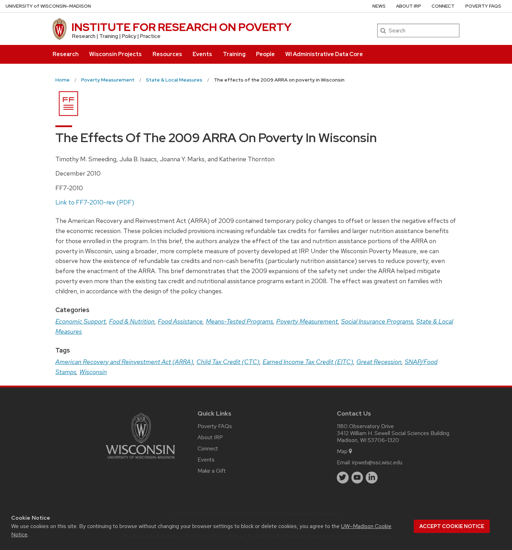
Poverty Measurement (307, 321)
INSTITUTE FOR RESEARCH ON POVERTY (181, 27)
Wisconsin (93, 372)
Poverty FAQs (483, 6)
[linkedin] (372, 477)
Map (342, 451)
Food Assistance (180, 321)
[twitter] (343, 477)
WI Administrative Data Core (324, 54)
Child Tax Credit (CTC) (227, 362)
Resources (167, 54)
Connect (443, 6)
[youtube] (357, 477)
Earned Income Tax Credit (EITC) (308, 362)
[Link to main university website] (140, 460)
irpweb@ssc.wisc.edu (377, 462)
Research (66, 54)
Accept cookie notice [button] (451, 526)
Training (234, 54)
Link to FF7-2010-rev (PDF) (94, 202)
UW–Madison (48, 6)
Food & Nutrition (132, 321)
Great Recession (379, 362)
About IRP (408, 6)
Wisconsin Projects (115, 54)
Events (202, 54)
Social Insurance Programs (377, 321)
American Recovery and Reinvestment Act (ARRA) (124, 362)
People (265, 54)
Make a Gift (211, 470)
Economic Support (80, 321)
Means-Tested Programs (239, 321)
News (379, 6)
